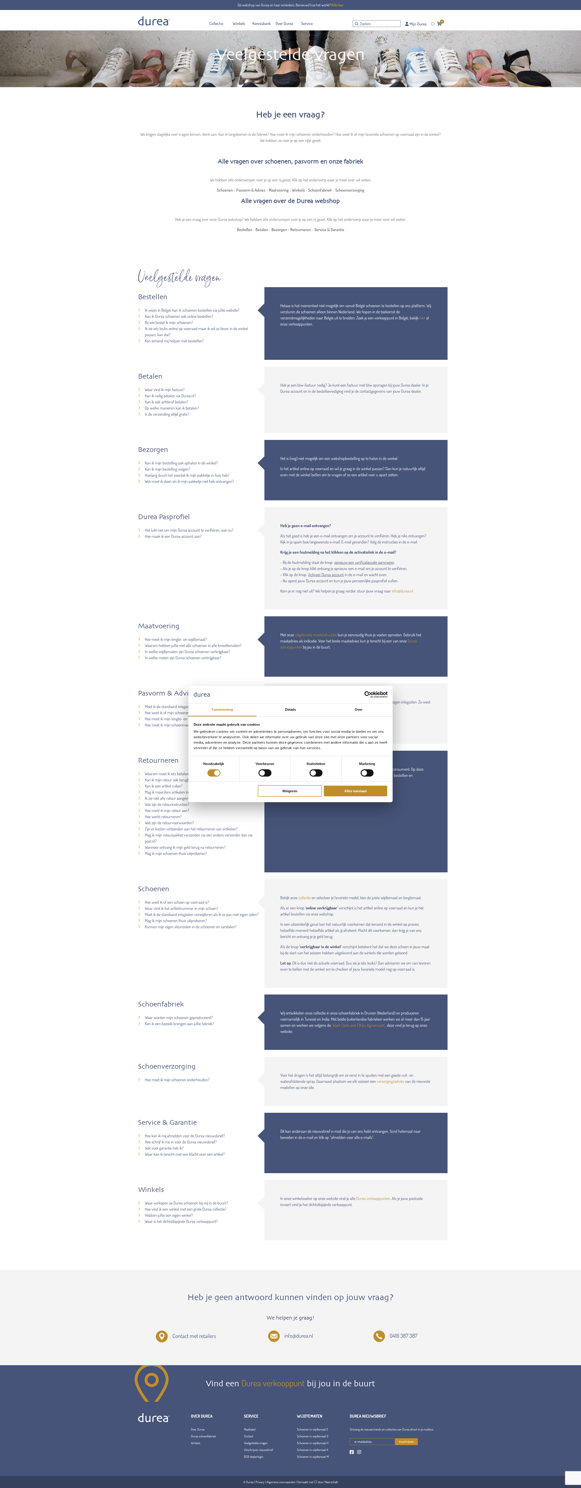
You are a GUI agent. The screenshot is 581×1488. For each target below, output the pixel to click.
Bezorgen (279, 229)
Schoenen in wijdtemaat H (312, 1443)
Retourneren (301, 229)
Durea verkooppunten (373, 1198)
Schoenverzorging (349, 190)
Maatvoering (278, 190)
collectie (304, 897)
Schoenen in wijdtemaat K (312, 1450)
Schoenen (225, 190)
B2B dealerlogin (253, 1456)
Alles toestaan (355, 791)
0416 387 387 (403, 1335)
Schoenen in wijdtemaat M (313, 1456)
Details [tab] (290, 709)
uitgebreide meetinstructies (316, 634)
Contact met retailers (194, 1335)
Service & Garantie (329, 229)
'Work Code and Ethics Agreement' (358, 1025)
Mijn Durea (417, 23)
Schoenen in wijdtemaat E (312, 1429)
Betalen (262, 229)
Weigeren (289, 791)
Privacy (260, 1482)
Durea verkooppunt (273, 1382)
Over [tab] (358, 709)
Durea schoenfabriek (203, 1436)
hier (422, 317)
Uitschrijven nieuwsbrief (258, 1450)
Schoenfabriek (320, 190)
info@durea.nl (402, 590)
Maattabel (250, 1429)
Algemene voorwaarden (280, 1482)
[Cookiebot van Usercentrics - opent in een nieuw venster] (368, 694)
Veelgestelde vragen (256, 1443)
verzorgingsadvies (390, 1081)
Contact (248, 1436)
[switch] (264, 773)
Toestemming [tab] (222, 709)
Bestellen (244, 229)
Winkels (298, 190)
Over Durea (197, 1429)
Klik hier (337, 5)
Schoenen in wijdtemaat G (312, 1436)
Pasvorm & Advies (250, 190)
